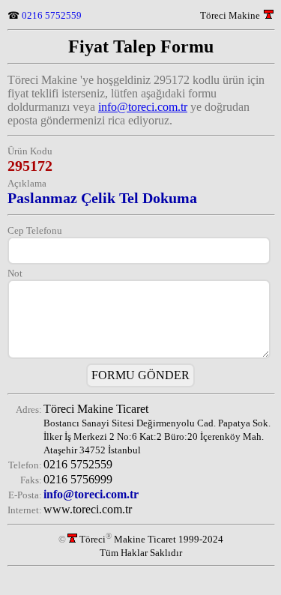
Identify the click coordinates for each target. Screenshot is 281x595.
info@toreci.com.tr (142, 106)
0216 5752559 (52, 15)
